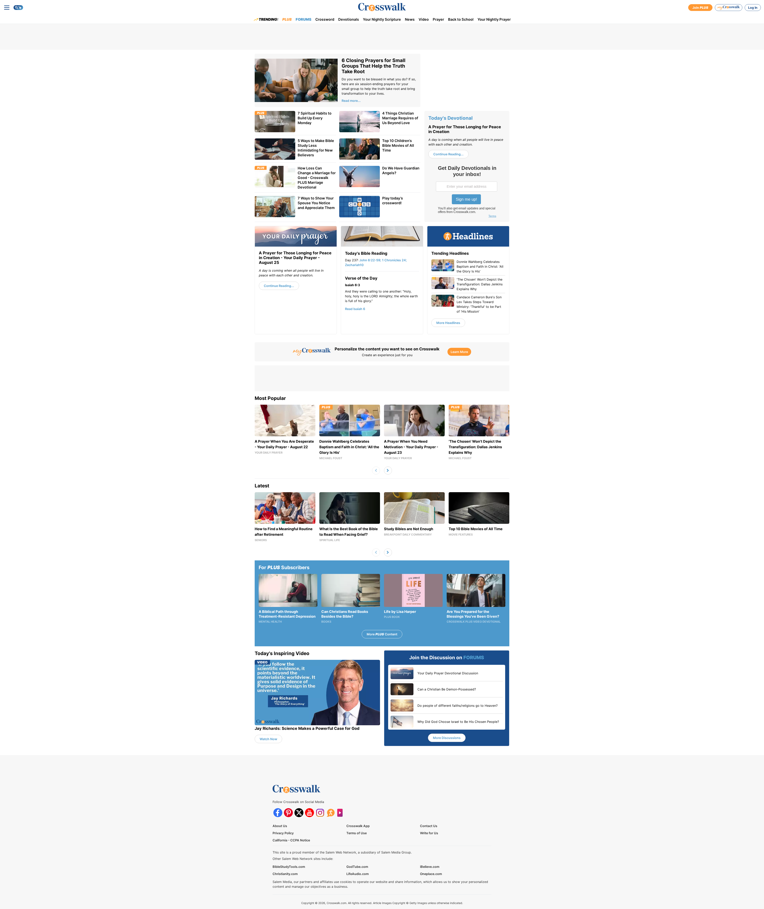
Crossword (324, 19)
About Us (280, 826)
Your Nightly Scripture (382, 19)
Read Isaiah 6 (355, 309)
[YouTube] (309, 812)
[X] (298, 812)
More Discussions (447, 738)
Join (700, 8)
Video (424, 19)
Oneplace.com (431, 874)
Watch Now (268, 739)
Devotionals (348, 19)
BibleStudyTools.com (289, 867)
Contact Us (428, 826)
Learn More (459, 352)
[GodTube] (341, 812)
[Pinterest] (288, 812)
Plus (287, 19)
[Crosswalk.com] (382, 7)
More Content (382, 634)
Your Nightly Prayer (494, 19)
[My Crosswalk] (728, 7)
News (410, 19)
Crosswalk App (358, 826)
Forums (303, 19)
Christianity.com (285, 874)
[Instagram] (320, 812)
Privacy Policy (283, 833)
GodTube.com (357, 867)
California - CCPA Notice (291, 840)
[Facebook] (277, 812)
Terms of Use (356, 833)
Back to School (461, 19)
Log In (752, 8)
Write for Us (429, 833)
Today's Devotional (450, 118)
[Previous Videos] (376, 470)
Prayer (438, 19)
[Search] (18, 8)
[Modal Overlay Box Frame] (467, 192)
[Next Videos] (388, 470)
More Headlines (448, 323)
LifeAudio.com (357, 874)
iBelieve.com (429, 867)
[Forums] (330, 812)
